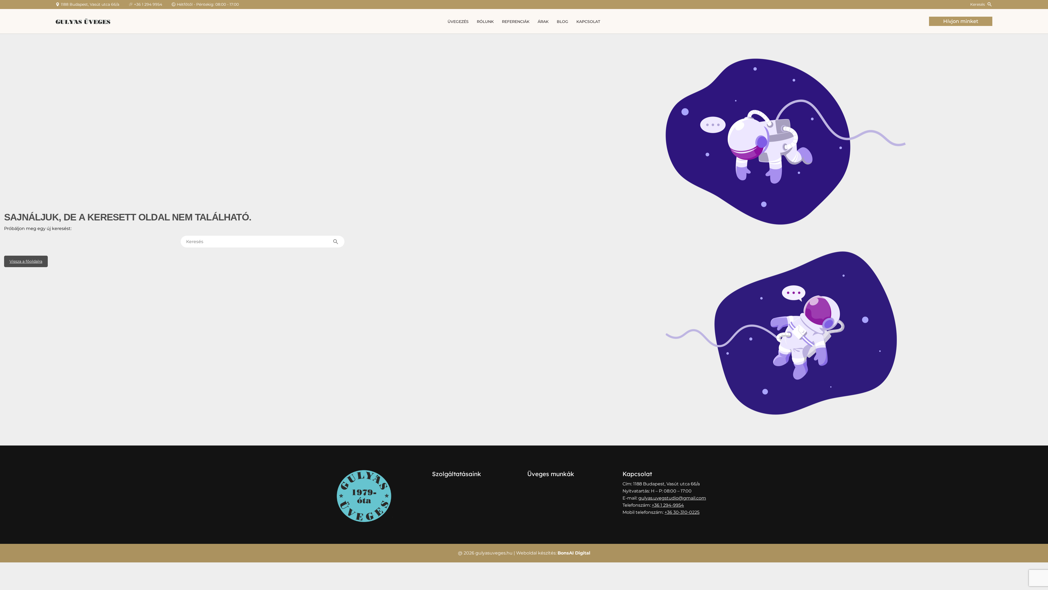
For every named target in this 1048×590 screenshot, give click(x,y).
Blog (562, 21)
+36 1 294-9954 (668, 505)
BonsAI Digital (574, 553)
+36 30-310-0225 (682, 512)
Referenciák (515, 21)
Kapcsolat (588, 21)
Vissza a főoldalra (26, 261)
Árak (543, 21)
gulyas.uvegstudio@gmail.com (672, 498)
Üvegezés (458, 21)
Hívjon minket (960, 21)
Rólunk (485, 21)
